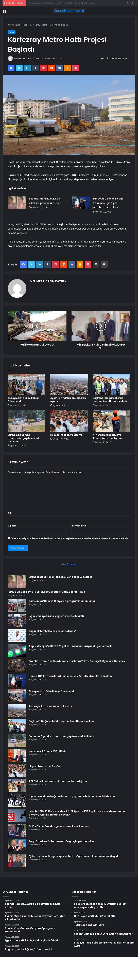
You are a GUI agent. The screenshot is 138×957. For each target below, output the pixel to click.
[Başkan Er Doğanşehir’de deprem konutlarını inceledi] (111, 384)
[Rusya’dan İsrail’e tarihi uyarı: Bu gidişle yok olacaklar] (17, 845)
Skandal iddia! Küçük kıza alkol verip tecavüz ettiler (60, 577)
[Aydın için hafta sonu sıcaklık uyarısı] (69, 384)
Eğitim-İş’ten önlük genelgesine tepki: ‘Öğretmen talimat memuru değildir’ (74, 856)
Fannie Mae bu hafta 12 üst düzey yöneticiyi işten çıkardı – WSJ (46, 592)
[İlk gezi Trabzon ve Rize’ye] (69, 421)
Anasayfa (15, 24)
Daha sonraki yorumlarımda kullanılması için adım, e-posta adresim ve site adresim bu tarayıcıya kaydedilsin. (70, 538)
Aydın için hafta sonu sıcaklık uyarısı (68, 399)
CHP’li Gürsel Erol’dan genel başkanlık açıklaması (59, 826)
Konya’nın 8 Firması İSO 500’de (47, 751)
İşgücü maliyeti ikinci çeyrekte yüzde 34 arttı (56, 616)
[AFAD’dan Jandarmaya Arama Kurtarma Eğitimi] (111, 421)
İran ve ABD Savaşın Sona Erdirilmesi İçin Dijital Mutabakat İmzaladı (108, 203)
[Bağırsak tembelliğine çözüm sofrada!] (17, 635)
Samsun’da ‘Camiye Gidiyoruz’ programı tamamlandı (54, 3)
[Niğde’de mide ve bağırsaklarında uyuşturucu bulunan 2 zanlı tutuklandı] (17, 800)
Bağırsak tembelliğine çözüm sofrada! (52, 631)
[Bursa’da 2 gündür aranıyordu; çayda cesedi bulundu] (26, 421)
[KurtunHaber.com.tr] (69, 10)
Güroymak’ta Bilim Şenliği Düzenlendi (23, 399)
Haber (25, 24)
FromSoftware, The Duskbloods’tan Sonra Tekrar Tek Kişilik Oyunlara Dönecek (77, 661)
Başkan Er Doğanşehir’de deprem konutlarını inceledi (110, 399)
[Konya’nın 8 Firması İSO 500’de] (17, 755)
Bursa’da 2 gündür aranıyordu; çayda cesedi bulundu (23, 438)
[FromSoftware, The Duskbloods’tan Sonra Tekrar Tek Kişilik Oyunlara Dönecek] (17, 665)
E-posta (13, 525)
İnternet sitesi (79, 525)
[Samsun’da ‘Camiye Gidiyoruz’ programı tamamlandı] (17, 605)
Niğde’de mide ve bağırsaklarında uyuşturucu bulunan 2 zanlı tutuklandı (73, 796)
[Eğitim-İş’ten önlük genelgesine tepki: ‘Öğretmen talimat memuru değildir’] (17, 860)
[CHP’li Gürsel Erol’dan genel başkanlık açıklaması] (17, 830)
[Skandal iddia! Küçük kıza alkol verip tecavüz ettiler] (17, 202)
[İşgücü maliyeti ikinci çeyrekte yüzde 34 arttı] (17, 620)
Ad (10, 513)
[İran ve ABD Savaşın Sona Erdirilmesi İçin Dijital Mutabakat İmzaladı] (81, 202)
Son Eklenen (69, 564)
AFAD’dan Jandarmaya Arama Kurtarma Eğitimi (107, 436)
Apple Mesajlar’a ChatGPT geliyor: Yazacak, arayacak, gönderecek (70, 646)
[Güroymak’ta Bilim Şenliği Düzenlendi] (26, 384)
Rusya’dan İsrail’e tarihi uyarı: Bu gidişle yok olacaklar (62, 841)
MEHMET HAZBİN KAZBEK (27, 58)
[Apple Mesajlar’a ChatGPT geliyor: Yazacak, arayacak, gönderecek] (17, 650)
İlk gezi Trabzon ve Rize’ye (66, 435)
